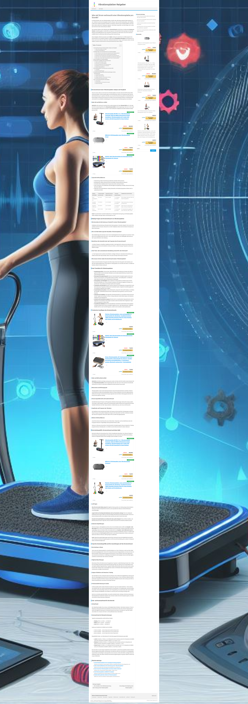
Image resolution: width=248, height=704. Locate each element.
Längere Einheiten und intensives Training (103, 77)
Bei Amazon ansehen (127, 128)
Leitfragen (97, 69)
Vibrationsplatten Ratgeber (112, 4)
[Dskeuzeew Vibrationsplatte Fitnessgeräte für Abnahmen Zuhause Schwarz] (147, 85)
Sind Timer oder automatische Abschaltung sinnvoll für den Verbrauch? (108, 56)
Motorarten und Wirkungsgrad (101, 63)
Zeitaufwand (98, 80)
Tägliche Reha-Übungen (100, 75)
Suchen (138, 148)
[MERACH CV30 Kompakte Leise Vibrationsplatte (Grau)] (147, 38)
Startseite (94, 8)
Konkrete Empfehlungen (100, 70)
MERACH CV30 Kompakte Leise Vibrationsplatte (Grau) (147, 43)
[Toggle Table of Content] (119, 45)
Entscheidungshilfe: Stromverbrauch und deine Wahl (103, 68)
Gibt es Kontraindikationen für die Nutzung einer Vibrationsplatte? (108, 665)
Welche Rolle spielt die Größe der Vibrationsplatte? (105, 674)
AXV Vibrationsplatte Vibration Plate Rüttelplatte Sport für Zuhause (146, 111)
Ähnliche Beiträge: (99, 83)
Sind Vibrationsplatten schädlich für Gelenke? (104, 671)
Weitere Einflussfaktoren (100, 66)
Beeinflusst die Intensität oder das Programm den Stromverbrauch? (107, 55)
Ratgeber (101, 8)
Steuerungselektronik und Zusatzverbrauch (103, 64)
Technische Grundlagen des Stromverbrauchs (102, 60)
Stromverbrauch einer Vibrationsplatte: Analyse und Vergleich (105, 47)
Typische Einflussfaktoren (100, 50)
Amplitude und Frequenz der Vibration (102, 65)
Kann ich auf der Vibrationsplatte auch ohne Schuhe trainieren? (107, 668)
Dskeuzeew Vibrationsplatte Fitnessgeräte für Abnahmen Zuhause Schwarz (146, 91)
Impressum (154, 695)
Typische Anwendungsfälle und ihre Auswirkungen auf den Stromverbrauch (105, 73)
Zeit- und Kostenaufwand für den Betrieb (101, 79)
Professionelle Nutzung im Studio (101, 78)
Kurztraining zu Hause (99, 74)
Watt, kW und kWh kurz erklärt (101, 49)
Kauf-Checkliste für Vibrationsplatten (101, 59)
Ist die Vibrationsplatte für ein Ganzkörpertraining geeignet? (107, 662)
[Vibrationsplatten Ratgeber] (93, 6)
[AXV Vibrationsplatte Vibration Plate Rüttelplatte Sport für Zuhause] (147, 106)
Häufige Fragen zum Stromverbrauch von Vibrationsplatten (105, 51)
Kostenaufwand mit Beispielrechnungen (103, 82)
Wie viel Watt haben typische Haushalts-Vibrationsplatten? (106, 54)
